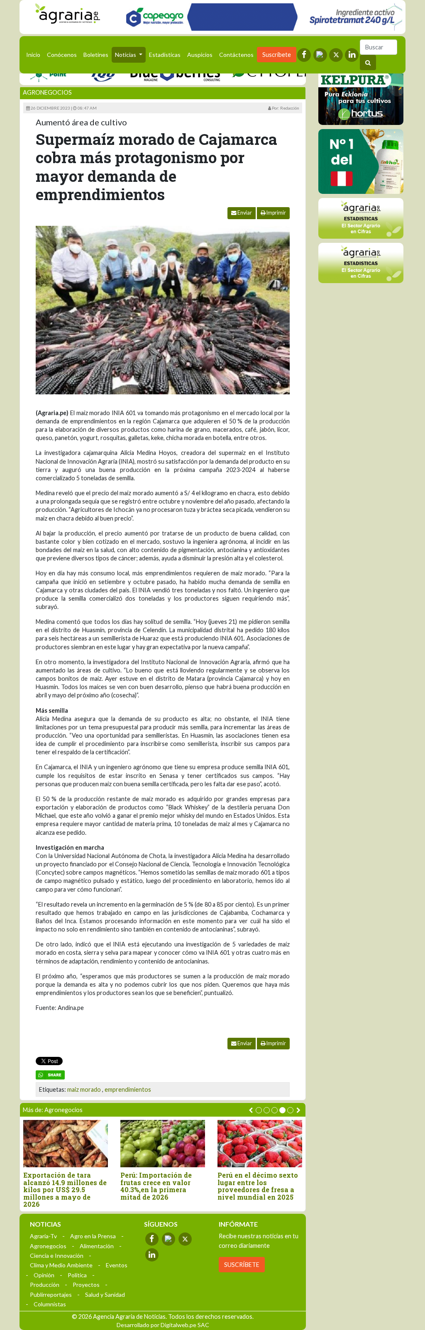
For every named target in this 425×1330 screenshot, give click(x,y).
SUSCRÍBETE (241, 1264)
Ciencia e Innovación (56, 1255)
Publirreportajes (51, 1294)
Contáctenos (236, 54)
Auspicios (199, 54)
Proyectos (86, 1284)
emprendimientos (128, 1089)
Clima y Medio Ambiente (61, 1265)
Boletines (95, 54)
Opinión (44, 1275)
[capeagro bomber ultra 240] (261, 17)
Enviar (244, 213)
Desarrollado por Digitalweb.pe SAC (163, 1324)
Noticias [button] (126, 54)
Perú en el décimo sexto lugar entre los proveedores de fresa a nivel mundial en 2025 (257, 1185)
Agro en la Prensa (93, 1236)
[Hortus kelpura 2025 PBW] (360, 92)
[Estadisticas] (360, 218)
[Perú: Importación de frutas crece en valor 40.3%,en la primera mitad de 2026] (162, 1143)
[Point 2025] (360, 161)
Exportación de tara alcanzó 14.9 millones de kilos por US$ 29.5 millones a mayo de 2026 (65, 1189)
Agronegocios (47, 92)
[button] (259, 1110)
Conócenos (62, 54)
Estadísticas (165, 54)
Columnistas (50, 1304)
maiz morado (84, 1089)
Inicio (35, 54)
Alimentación (97, 1245)
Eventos (116, 1265)
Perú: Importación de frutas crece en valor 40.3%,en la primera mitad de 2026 (156, 1185)
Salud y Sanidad (105, 1294)
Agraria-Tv (43, 1236)
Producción (44, 1284)
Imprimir (276, 213)
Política (77, 1275)
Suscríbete (276, 54)
